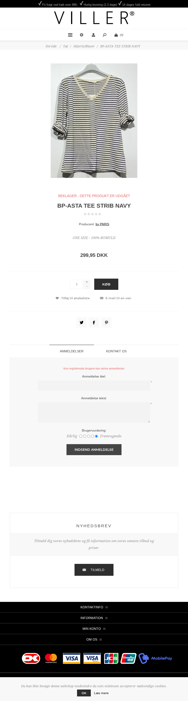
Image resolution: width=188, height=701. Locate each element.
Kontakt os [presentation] (116, 351)
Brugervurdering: (94, 430)
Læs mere (101, 693)
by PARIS (102, 224)
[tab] (71, 351)
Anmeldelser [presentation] (71, 351)
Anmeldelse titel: (94, 376)
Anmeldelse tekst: (94, 398)
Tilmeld (97, 570)
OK (84, 693)
